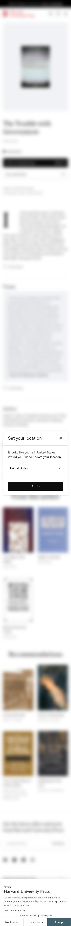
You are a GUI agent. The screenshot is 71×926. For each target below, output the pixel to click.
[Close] (61, 438)
